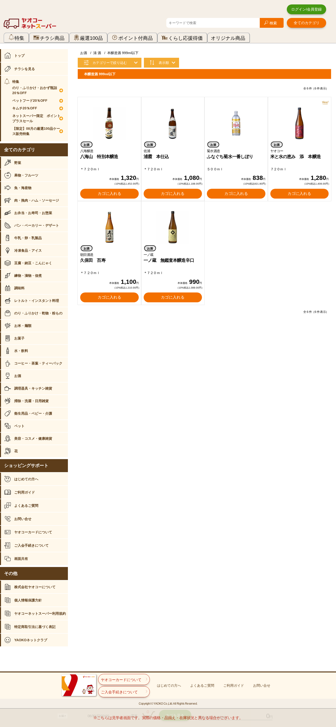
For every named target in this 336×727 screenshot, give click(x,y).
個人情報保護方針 (28, 600)
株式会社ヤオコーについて (35, 587)
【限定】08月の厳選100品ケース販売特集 (36, 131)
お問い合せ (22, 519)
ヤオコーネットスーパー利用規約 (40, 613)
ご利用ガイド (24, 492)
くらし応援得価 (185, 38)
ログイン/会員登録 (306, 9)
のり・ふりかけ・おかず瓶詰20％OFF (34, 90)
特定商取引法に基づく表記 (35, 627)
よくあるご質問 (26, 506)
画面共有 (21, 559)
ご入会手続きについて (31, 545)
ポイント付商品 (135, 38)
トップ (19, 56)
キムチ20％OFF (24, 108)
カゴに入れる (109, 193)
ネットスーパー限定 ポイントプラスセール (36, 118)
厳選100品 (91, 38)
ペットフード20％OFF (29, 100)
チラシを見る (24, 69)
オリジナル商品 (228, 38)
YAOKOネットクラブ (30, 640)
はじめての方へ (26, 479)
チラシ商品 (52, 38)
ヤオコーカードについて (33, 532)
